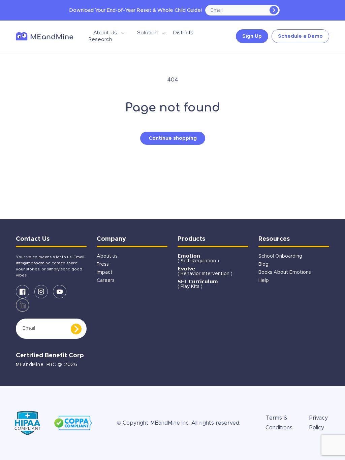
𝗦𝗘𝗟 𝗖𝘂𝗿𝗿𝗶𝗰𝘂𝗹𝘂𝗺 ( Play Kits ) (198, 284)
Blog (263, 264)
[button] (105, 33)
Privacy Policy (318, 422)
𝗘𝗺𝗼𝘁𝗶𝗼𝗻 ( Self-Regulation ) (198, 258)
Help (263, 280)
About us (107, 256)
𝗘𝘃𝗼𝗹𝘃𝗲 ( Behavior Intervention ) (205, 271)
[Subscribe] (274, 10)
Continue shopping (173, 138)
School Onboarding (280, 256)
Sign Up (252, 36)
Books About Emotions (284, 272)
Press (103, 264)
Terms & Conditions (278, 422)
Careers (106, 280)
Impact (105, 272)
